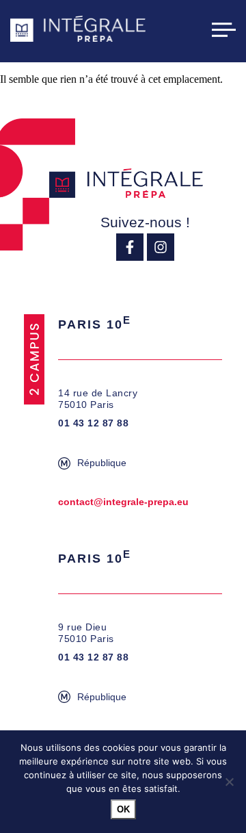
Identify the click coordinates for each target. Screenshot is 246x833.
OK (123, 809)
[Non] (229, 782)
